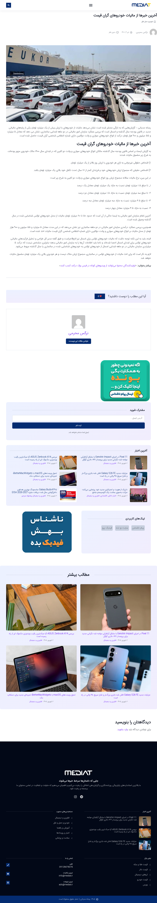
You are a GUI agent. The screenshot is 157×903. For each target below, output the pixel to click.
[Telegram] (81, 796)
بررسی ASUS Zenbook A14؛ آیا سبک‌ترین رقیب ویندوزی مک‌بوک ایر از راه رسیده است (35, 458)
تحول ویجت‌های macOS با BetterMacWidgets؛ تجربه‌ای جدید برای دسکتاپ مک (35, 475)
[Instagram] (75, 796)
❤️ (100, 296)
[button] (91, 5)
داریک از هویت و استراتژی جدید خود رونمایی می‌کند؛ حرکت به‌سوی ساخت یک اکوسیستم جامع (104, 491)
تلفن (71, 864)
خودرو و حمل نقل (147, 21)
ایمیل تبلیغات (68, 881)
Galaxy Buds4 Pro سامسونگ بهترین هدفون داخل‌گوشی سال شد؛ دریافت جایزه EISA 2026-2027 (34, 491)
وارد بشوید (122, 730)
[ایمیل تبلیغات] (8, 883)
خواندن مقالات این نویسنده (78, 341)
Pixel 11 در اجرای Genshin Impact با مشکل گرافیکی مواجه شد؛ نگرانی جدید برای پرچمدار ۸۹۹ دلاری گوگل (104, 458)
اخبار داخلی (112, 495)
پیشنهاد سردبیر (27, 495)
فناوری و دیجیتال (109, 463)
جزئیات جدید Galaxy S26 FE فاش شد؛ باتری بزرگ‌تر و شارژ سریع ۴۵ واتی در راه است (104, 475)
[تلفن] (8, 865)
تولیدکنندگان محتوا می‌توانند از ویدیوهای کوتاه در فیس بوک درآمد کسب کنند (98, 266)
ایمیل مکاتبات (68, 873)
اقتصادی (103, 495)
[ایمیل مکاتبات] (8, 874)
